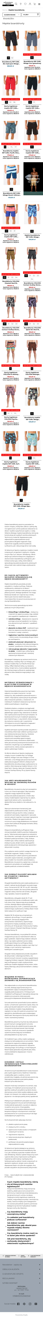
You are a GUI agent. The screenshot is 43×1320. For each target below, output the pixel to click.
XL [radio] (12, 147)
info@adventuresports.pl (21, 1295)
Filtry (26, 14)
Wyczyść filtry (8, 18)
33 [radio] (10, 102)
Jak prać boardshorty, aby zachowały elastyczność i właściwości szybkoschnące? (20, 1241)
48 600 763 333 (22, 1288)
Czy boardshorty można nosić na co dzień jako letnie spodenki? (22, 1234)
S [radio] (5, 147)
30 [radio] (30, 102)
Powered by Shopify (21, 1315)
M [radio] (15, 147)
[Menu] (39, 4)
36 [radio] (14, 102)
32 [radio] (12, 58)
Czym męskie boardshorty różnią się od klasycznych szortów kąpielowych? (22, 1184)
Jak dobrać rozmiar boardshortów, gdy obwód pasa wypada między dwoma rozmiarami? (21, 1226)
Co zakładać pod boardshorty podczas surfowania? (20, 1218)
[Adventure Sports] (8, 4)
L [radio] (8, 147)
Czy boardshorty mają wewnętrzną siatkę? (17, 1213)
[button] (11, 15)
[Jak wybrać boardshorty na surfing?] (33, 179)
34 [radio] (32, 147)
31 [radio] (8, 58)
